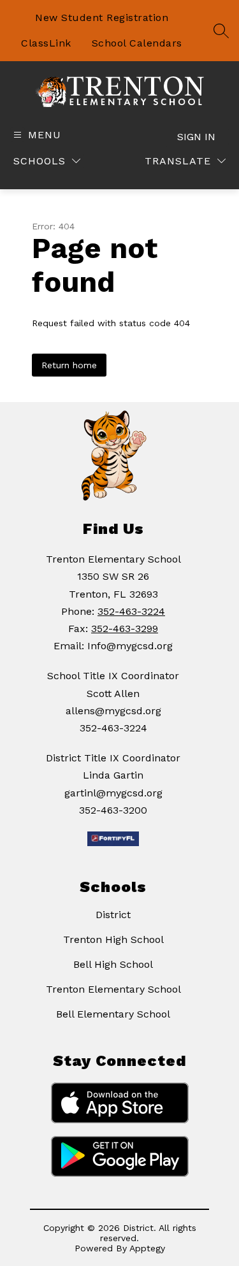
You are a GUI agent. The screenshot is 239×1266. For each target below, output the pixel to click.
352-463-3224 (131, 611)
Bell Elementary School (113, 1014)
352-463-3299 (124, 628)
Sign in (196, 137)
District (113, 915)
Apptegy (147, 1248)
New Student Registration (101, 17)
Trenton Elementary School (113, 989)
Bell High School (113, 964)
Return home (69, 365)
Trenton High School (113, 939)
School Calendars (137, 43)
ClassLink (46, 43)
